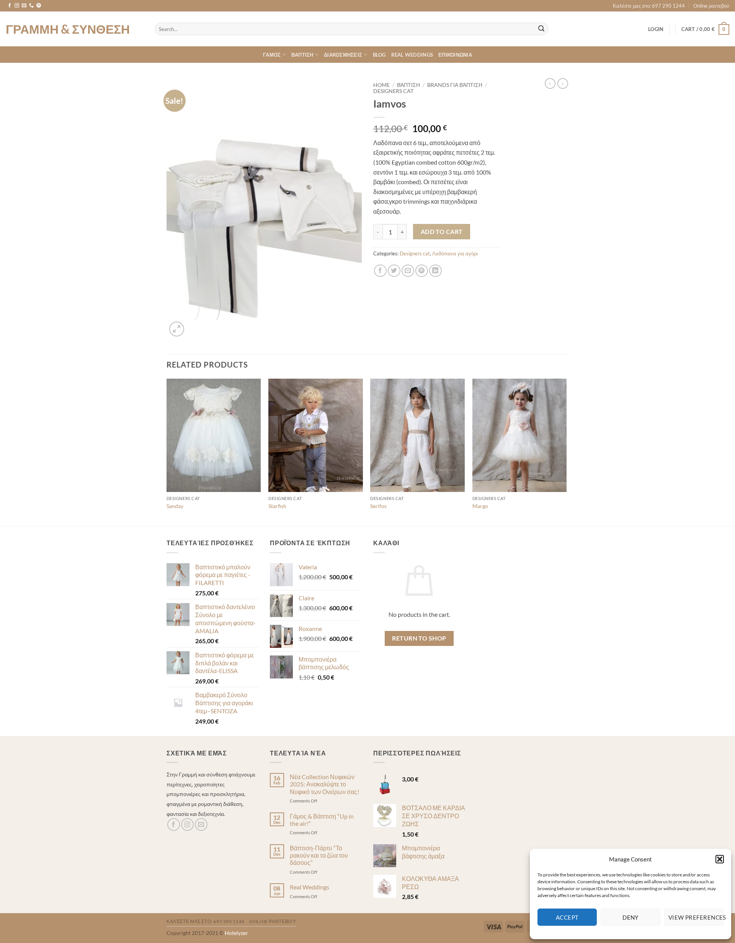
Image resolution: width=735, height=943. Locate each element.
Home (381, 85)
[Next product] (550, 83)
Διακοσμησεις (343, 55)
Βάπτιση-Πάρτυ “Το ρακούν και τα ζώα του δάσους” (319, 855)
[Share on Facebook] (380, 271)
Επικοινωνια (455, 55)
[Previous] (167, 451)
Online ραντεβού (711, 6)
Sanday (175, 506)
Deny (630, 917)
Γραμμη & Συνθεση (68, 29)
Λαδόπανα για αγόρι (455, 253)
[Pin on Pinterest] (421, 271)
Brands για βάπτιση (454, 85)
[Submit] (541, 29)
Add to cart (442, 231)
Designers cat (393, 91)
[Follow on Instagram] (17, 5)
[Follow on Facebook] (9, 5)
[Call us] (31, 5)
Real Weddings (412, 55)
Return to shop (419, 638)
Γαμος (272, 55)
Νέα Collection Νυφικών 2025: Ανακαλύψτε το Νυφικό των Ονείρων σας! (324, 784)
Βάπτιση (408, 85)
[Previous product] (562, 83)
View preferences (696, 917)
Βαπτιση (302, 55)
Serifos (378, 506)
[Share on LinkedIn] (435, 271)
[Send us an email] (24, 5)
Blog (379, 55)
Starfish (277, 506)
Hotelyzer (236, 933)
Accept (567, 917)
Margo (480, 506)
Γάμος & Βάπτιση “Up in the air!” (322, 819)
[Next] (566, 451)
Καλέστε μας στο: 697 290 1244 (649, 6)
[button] (720, 859)
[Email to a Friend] (408, 271)
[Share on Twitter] (394, 271)
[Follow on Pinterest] (38, 5)
